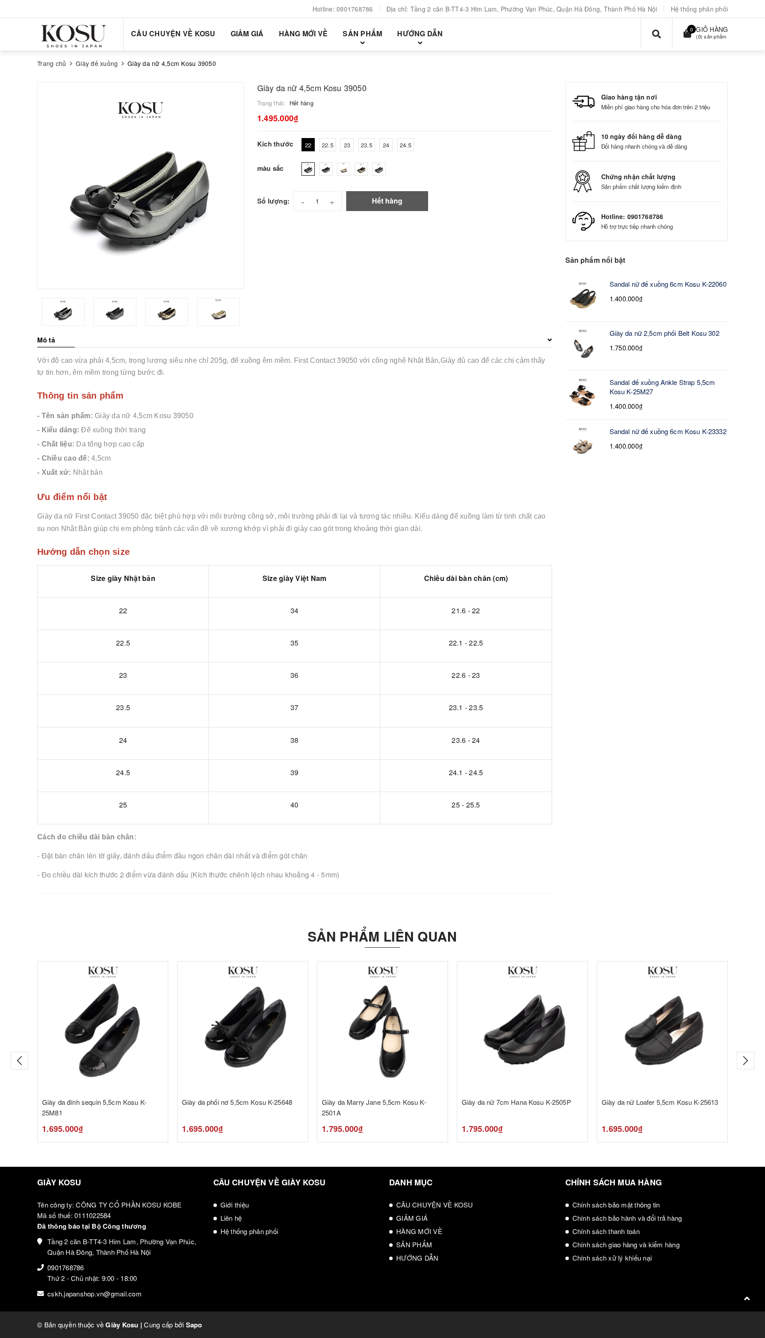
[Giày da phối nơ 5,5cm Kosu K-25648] (243, 1026)
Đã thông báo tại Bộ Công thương (91, 1226)
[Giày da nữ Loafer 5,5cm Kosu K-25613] (662, 1026)
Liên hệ (231, 1218)
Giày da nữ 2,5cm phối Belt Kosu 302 (664, 333)
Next (745, 1060)
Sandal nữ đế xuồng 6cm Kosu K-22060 (668, 283)
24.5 (405, 145)
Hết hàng (387, 201)
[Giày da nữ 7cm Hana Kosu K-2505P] (522, 1026)
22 (308, 145)
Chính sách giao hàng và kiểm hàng (626, 1244)
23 (347, 145)
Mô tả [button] (46, 340)
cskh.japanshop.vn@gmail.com (94, 1293)
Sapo (194, 1325)
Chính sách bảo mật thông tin (616, 1204)
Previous (19, 1060)
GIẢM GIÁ (412, 1218)
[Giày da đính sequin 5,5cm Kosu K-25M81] (103, 1026)
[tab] (294, 339)
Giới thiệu (234, 1204)
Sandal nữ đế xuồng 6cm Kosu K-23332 (668, 431)
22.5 (327, 145)
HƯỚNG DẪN (417, 1257)
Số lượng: (273, 201)
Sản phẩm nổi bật (595, 260)
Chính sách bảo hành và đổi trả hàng (627, 1218)
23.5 (366, 145)
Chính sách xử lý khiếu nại (612, 1257)
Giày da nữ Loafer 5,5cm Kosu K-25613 (660, 1102)
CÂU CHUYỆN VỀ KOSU (434, 1204)
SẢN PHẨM (414, 1244)
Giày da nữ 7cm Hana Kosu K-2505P (516, 1102)
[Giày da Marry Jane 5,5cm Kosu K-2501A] (382, 1026)
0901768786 (354, 8)
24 (386, 145)
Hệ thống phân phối (699, 8)
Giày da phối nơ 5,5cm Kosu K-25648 (237, 1102)
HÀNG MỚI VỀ (419, 1231)
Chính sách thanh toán (606, 1231)
